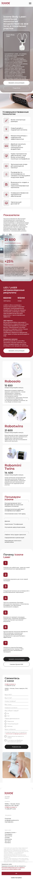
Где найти (8, 841)
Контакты (8, 842)
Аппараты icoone (10, 832)
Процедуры (8, 834)
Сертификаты (9, 822)
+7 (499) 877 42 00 (10, 809)
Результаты (8, 839)
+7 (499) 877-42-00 (10, 685)
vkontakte (7, 796)
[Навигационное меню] (30, 3)
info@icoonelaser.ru (10, 684)
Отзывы (7, 837)
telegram (7, 798)
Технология (8, 836)
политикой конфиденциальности (16, 734)
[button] (16, 83)
